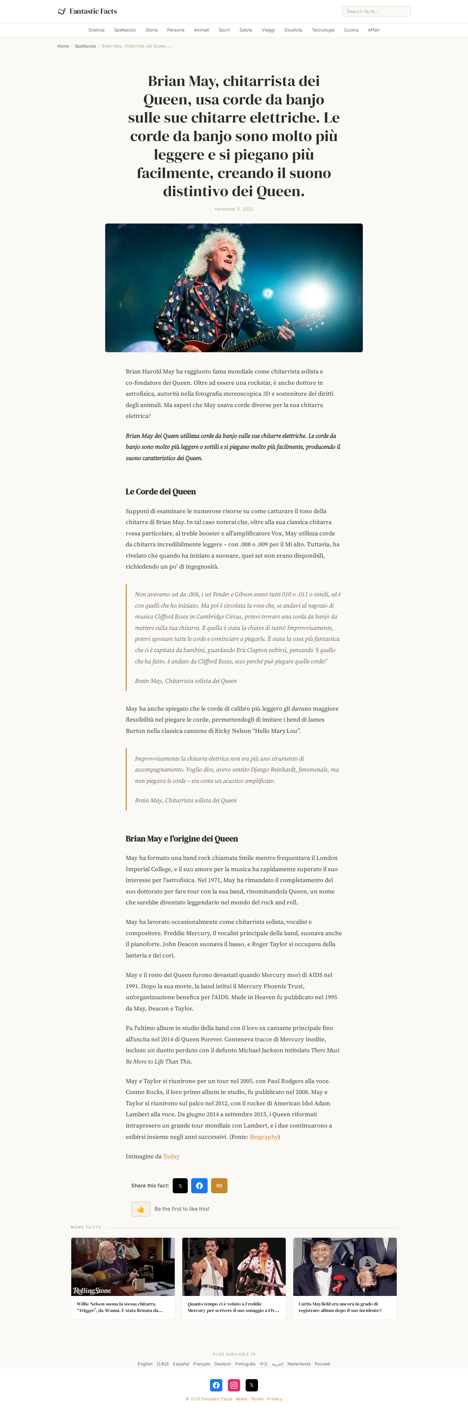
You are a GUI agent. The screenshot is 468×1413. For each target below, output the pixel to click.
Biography (264, 1137)
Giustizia (293, 30)
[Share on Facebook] (199, 1185)
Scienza (96, 30)
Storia (152, 30)
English (145, 1363)
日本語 (163, 1363)
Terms (257, 1398)
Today (171, 1156)
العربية (277, 1363)
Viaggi (268, 30)
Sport (224, 30)
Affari (374, 30)
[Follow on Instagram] (234, 1385)
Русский (322, 1363)
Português (245, 1363)
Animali (201, 30)
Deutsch (222, 1363)
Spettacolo (125, 30)
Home (63, 46)
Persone (175, 30)
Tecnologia (323, 30)
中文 (264, 1363)
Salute (245, 30)
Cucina (351, 30)
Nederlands (299, 1363)
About (241, 1398)
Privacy (275, 1398)
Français (201, 1363)
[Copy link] (219, 1185)
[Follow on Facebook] (216, 1385)
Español (181, 1363)
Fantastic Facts (217, 1398)
